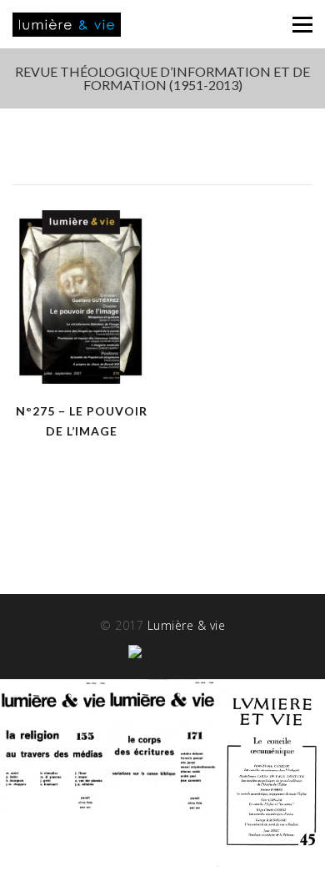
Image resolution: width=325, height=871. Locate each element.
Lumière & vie (187, 625)
